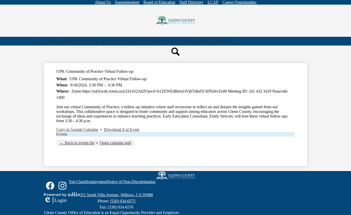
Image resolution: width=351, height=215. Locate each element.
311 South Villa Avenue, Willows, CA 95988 (116, 195)
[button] (79, 41)
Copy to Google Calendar (77, 129)
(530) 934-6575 (122, 201)
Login (55, 200)
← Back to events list (77, 143)
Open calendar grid (115, 143)
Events (61, 134)
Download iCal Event (121, 129)
